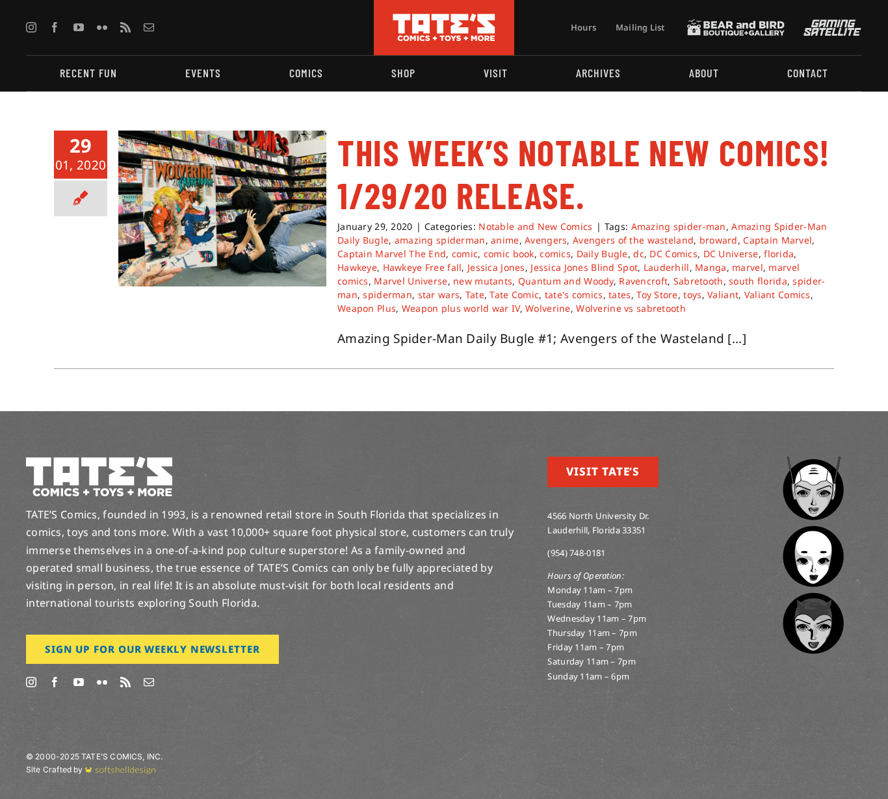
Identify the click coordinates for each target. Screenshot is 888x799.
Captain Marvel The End (391, 253)
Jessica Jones (496, 267)
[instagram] (31, 27)
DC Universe (731, 253)
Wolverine (548, 308)
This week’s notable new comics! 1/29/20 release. (583, 173)
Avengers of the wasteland (633, 240)
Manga (710, 267)
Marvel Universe (410, 281)
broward (718, 240)
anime (505, 240)
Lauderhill (667, 267)
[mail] (149, 27)
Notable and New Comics (535, 226)
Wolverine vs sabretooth (631, 308)
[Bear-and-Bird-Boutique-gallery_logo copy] (736, 25)
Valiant (722, 294)
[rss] (125, 27)
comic (465, 253)
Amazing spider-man (678, 226)
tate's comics (574, 294)
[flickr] (102, 27)
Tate (474, 294)
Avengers (546, 240)
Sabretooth (698, 281)
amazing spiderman (440, 240)
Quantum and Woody (566, 281)
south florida (758, 281)
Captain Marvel (777, 240)
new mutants (482, 281)
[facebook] (54, 27)
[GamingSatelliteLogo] (829, 25)
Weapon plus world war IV (461, 308)
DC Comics (673, 253)
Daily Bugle (602, 253)
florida (779, 253)
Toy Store (657, 294)
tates (619, 294)
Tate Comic (514, 294)
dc (638, 253)
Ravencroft (643, 281)
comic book (509, 253)
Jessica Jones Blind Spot (584, 267)
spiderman (387, 294)
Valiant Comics (777, 294)
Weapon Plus (366, 308)
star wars (439, 294)
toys (692, 294)
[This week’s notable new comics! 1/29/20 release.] (222, 208)
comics (555, 253)
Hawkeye (357, 267)
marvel (747, 267)
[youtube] (78, 27)
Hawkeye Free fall (422, 267)
